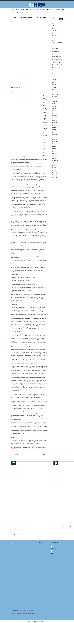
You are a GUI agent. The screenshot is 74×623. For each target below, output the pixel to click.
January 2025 (54, 113)
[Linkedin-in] (65, 0)
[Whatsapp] (17, 87)
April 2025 (54, 108)
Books (53, 26)
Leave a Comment (29, 19)
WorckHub (46, 621)
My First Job (54, 35)
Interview (54, 32)
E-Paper (63, 9)
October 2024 (54, 118)
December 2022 (55, 155)
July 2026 (54, 82)
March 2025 (54, 110)
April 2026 (54, 87)
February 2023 (54, 151)
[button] (71, 0)
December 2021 (55, 176)
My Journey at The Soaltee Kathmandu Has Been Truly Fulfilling (56, 51)
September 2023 (55, 139)
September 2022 (55, 160)
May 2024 (54, 127)
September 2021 (55, 177)
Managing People (48, 9)
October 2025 (54, 98)
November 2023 (55, 136)
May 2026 (54, 86)
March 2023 (54, 150)
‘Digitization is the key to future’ (17, 526)
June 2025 (54, 105)
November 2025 (55, 96)
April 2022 (54, 169)
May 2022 (54, 167)
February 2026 (54, 91)
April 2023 (54, 148)
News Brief (22, 9)
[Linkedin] (15, 87)
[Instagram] (63, 0)
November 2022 (55, 156)
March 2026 (54, 89)
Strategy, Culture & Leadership (34, 9)
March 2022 (54, 170)
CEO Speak (42, 9)
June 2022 (54, 165)
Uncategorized (54, 44)
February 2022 (54, 172)
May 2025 (54, 106)
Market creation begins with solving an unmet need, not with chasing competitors (57, 61)
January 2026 (54, 93)
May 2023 (54, 146)
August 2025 (54, 101)
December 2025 (55, 94)
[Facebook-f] (60, 0)
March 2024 (54, 131)
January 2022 (54, 174)
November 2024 (55, 117)
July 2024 (54, 124)
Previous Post (15, 454)
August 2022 (54, 162)
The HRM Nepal (34, 621)
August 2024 (54, 122)
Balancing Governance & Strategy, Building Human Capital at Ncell (56, 56)
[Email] (19, 87)
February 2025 (54, 112)
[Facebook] (12, 87)
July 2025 (54, 103)
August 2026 (54, 80)
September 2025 (55, 99)
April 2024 (54, 129)
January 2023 (54, 153)
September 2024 (55, 120)
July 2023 (53, 143)
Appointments (58, 9)
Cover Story (17, 9)
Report (53, 9)
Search (53, 17)
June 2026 (54, 84)
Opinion (27, 9)
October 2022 (54, 158)
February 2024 (54, 132)
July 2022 (54, 163)
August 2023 (54, 141)
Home (13, 9)
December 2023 (55, 134)
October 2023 (54, 137)
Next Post (43, 454)
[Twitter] (62, 0)
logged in (17, 534)
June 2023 (54, 144)
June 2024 (54, 125)
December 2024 (55, 115)
